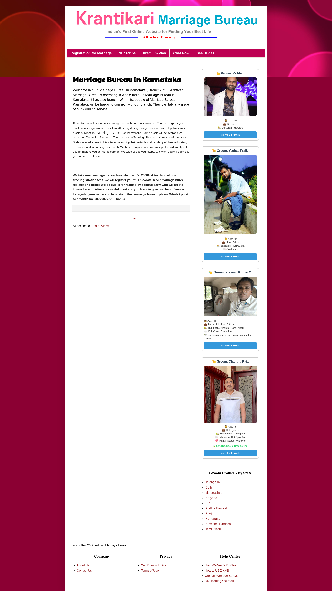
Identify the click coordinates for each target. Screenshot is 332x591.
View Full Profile (230, 134)
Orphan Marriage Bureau (222, 575)
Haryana (211, 498)
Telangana (212, 482)
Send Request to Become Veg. (232, 446)
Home (131, 218)
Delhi (209, 487)
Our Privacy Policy (153, 565)
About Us (83, 565)
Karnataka (212, 518)
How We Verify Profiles (220, 565)
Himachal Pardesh (218, 524)
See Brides (205, 53)
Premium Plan (154, 53)
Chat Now (181, 53)
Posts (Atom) (100, 225)
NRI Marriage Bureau (219, 581)
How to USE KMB (217, 570)
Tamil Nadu (213, 529)
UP (207, 503)
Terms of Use (150, 570)
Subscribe (127, 53)
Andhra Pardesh (216, 508)
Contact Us (84, 570)
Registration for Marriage (91, 53)
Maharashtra (213, 492)
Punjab (210, 513)
